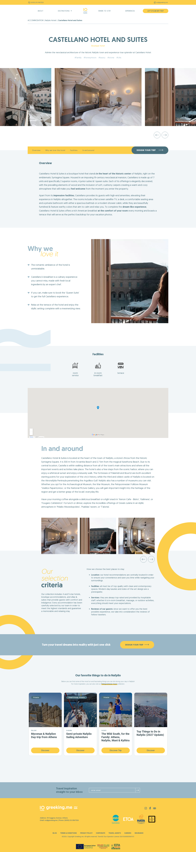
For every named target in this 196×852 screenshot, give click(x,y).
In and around (88, 150)
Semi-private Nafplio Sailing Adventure (79, 735)
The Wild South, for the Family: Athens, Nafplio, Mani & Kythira (115, 737)
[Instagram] (146, 809)
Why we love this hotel (55, 150)
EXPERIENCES (130, 11)
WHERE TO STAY (104, 11)
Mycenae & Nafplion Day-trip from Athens (44, 735)
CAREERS (127, 833)
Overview (36, 150)
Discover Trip (116, 750)
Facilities (74, 150)
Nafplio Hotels (50, 20)
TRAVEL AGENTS (115, 833)
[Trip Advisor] (154, 808)
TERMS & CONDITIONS (68, 833)
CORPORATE (100, 833)
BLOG (55, 833)
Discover (45, 750)
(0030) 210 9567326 (37, 2)
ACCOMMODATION (35, 20)
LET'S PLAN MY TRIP (155, 11)
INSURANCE (139, 833)
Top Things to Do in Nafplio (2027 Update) (150, 733)
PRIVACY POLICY (86, 833)
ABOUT (40, 11)
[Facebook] (150, 809)
